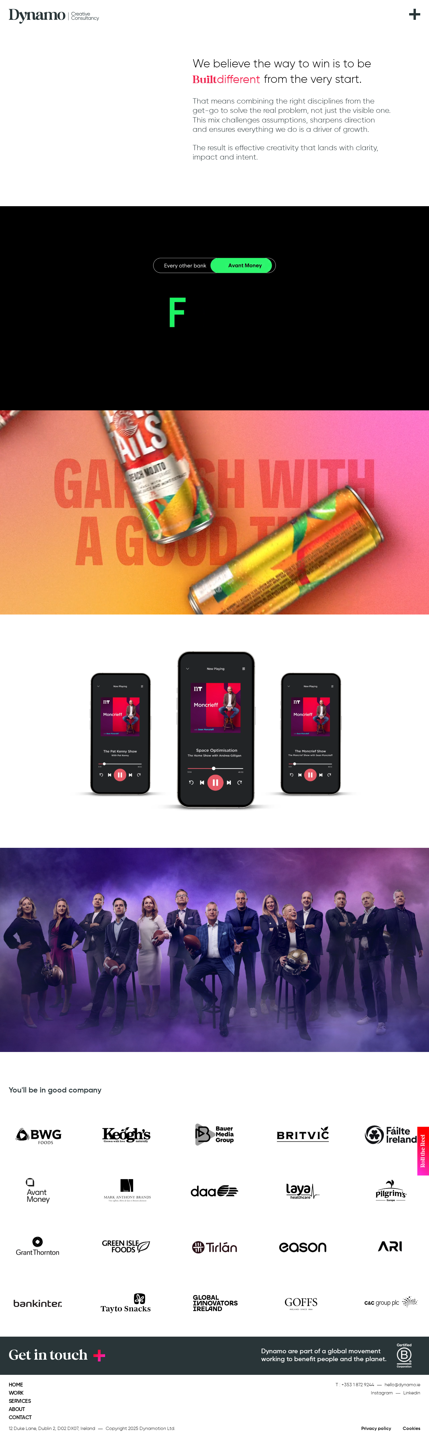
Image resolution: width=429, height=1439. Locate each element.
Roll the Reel (423, 1151)
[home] (54, 14)
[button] (414, 10)
